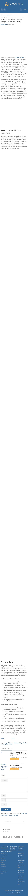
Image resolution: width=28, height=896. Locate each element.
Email (3, 800)
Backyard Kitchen (8, 743)
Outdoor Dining (18, 743)
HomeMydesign (9, 890)
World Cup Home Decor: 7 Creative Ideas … (21, 861)
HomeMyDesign (16, 893)
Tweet (2, 738)
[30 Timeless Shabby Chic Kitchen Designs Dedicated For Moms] (5, 754)
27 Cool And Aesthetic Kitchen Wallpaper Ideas (18, 765)
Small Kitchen (9, 744)
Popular (7, 829)
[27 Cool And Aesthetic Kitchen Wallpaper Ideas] (5, 767)
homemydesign (4, 24)
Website (4, 804)
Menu (25, 9)
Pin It (13, 738)
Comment (4, 780)
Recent (7, 832)
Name (3, 795)
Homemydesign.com (6, 851)
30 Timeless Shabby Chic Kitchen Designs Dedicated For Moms (18, 754)
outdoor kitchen (19, 57)
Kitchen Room (14, 759)
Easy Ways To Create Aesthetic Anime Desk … (21, 878)
